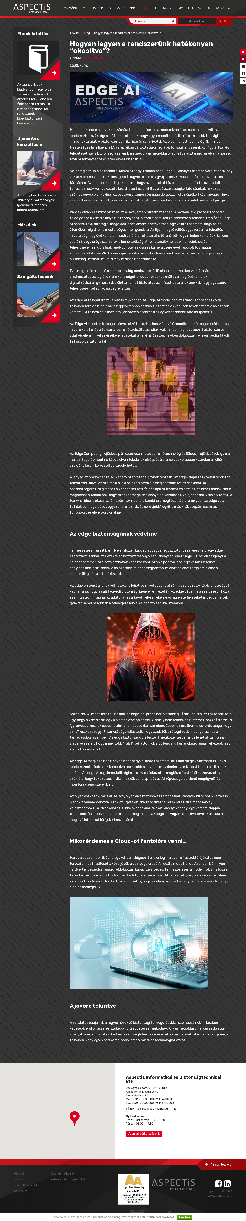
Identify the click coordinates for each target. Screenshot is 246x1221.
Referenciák (162, 8)
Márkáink (70, 8)
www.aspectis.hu (220, 1196)
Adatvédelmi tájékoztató (69, 1179)
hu (219, 21)
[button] (75, 1118)
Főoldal (74, 33)
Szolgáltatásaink (122, 8)
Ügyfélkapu (198, 21)
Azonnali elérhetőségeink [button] (144, 1133)
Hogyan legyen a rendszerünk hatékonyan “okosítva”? (127, 33)
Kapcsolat (224, 8)
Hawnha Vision (92, 58)
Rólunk (18, 1179)
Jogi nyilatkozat (62, 1173)
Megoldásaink (93, 8)
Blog (144, 8)
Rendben (184, 1217)
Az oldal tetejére (221, 1164)
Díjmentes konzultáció (193, 8)
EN (224, 21)
